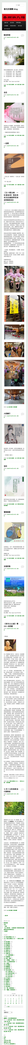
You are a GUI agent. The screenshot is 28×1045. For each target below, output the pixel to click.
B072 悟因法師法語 (19, 504)
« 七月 (8, 1006)
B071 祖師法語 (18, 184)
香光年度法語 (7, 28)
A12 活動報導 (7, 956)
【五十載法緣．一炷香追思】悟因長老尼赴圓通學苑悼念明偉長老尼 (11, 196)
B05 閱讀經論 (7, 966)
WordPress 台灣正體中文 (9, 1043)
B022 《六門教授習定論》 (10, 961)
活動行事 (6, 22)
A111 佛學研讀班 (9, 955)
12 (10, 1000)
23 (21, 1002)
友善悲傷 (7, 566)
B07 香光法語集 (10, 84)
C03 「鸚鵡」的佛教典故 (9, 989)
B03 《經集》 (7, 963)
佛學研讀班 (18, 22)
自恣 (5, 92)
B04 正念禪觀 (7, 965)
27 (13, 1003)
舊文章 (6, 915)
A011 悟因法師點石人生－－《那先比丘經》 (14, 938)
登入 (5, 1038)
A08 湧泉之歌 (7, 951)
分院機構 (6, 25)
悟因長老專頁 (13, 25)
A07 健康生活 (7, 950)
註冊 (5, 1037)
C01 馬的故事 (7, 986)
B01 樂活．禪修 (7, 958)
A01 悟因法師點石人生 (9, 937)
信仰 (5, 466)
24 (5, 1003)
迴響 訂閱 (7, 1042)
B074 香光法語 (18, 84)
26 (10, 1003)
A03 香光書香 (7, 943)
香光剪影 (12, 22)
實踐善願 (7, 512)
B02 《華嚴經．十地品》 (9, 960)
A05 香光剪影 (10, 407)
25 (8, 1003)
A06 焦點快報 (7, 948)
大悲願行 (7, 413)
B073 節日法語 (18, 135)
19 (10, 1002)
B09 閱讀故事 (7, 980)
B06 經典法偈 (7, 968)
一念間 (6, 143)
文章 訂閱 (7, 1040)
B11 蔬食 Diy (7, 983)
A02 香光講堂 (10, 910)
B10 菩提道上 (7, 981)
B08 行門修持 (7, 978)
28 (16, 1003)
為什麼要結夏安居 (12, 1018)
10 (5, 1000)
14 (16, 1000)
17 (5, 1002)
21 (16, 1002)
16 (21, 1000)
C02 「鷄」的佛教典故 (9, 988)
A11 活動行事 (7, 953)
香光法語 (20, 25)
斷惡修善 (7, 35)
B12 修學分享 (7, 984)
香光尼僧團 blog (11, 9)
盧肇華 (5, 1018)
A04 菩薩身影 (7, 945)
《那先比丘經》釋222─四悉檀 (11, 624)
